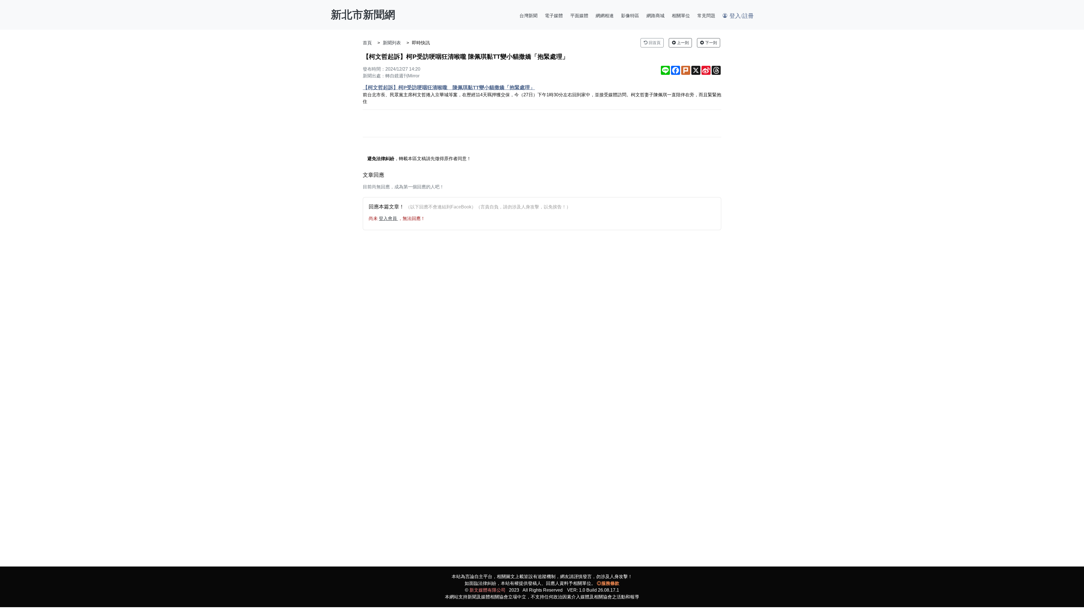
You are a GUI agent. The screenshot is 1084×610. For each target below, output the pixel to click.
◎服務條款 (608, 583)
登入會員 (388, 218)
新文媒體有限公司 (487, 590)
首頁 (367, 42)
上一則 (682, 42)
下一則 (710, 42)
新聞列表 (392, 42)
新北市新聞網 (363, 15)
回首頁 (654, 42)
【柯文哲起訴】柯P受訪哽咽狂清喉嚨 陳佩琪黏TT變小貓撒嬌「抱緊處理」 (449, 87)
